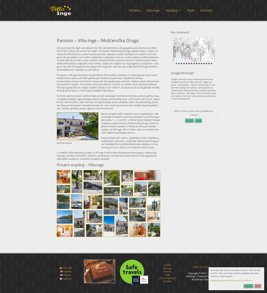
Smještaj (172, 10)
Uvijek (198, 120)
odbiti (257, 286)
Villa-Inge (153, 10)
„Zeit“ (116, 120)
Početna (134, 10)
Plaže (190, 10)
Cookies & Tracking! (201, 267)
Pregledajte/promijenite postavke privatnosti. (232, 280)
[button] (179, 10)
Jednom (189, 120)
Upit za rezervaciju (167, 278)
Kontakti (206, 10)
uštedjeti (248, 286)
